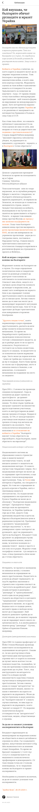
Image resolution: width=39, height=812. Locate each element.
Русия (28, 479)
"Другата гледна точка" (13, 320)
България (8, 145)
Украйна (29, 107)
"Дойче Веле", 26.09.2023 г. (14, 789)
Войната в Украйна (11, 68)
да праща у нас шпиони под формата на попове (17, 221)
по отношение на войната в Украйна (16, 432)
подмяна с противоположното (16, 132)
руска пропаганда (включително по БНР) (19, 231)
